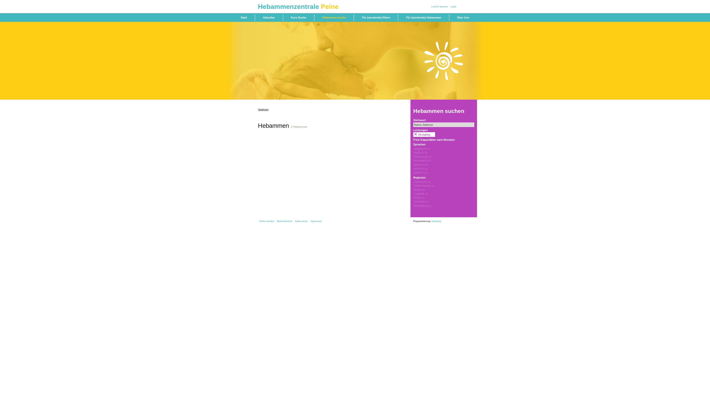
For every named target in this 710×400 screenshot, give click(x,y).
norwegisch (422, 160)
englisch (420, 152)
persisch (421, 164)
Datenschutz (301, 221)
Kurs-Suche (298, 17)
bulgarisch (422, 148)
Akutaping (424, 134)
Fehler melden (266, 221)
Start (244, 17)
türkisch (420, 172)
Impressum (316, 221)
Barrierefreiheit (284, 221)
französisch (423, 156)
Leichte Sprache (439, 6)
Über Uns (463, 17)
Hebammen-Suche (334, 17)
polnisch (420, 168)
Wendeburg (422, 205)
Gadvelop (436, 221)
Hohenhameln (424, 185)
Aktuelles (269, 17)
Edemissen (422, 181)
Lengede (421, 193)
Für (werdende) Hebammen (423, 17)
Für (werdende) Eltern (376, 17)
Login (453, 6)
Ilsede (419, 189)
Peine (419, 197)
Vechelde (421, 201)
